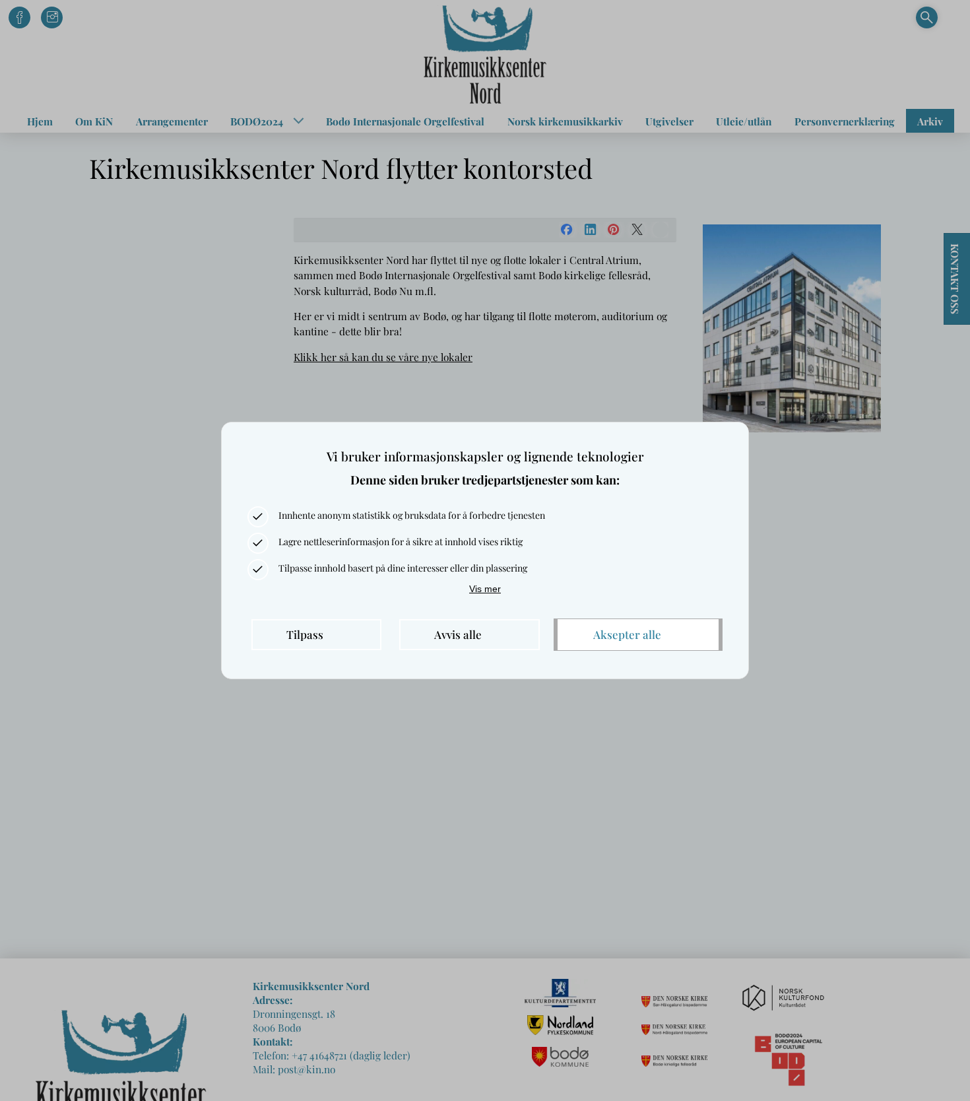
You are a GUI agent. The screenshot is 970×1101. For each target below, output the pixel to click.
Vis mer (485, 589)
